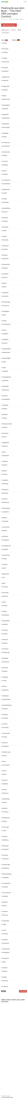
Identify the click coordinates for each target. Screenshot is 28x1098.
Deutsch (3, 991)
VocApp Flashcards (5, 1096)
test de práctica (6, 32)
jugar (20, 29)
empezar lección (9, 25)
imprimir (14, 29)
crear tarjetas (23, 991)
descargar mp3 (6, 29)
